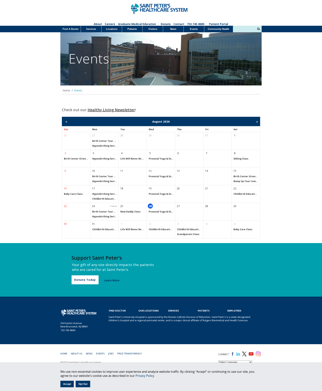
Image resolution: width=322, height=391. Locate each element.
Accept (67, 384)
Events (194, 29)
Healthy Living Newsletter (111, 109)
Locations (111, 29)
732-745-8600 (195, 24)
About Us (76, 353)
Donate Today (85, 279)
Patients (132, 29)
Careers (110, 24)
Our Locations (148, 310)
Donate (166, 24)
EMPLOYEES (234, 310)
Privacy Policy (144, 376)
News (173, 29)
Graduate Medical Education (137, 24)
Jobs (111, 353)
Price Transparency (129, 353)
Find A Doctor (71, 29)
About (98, 24)
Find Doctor (117, 310)
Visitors (152, 29)
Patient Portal (218, 24)
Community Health (218, 29)
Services (91, 29)
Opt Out (82, 384)
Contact (178, 24)
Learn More (111, 280)
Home (66, 90)
